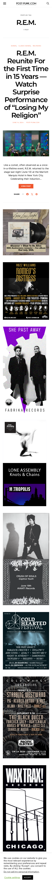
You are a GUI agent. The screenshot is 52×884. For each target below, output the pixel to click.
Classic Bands (24, 46)
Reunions (37, 46)
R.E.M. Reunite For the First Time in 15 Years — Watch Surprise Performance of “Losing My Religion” (26, 84)
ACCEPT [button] (27, 877)
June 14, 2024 (18, 122)
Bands (13, 46)
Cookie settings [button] (12, 877)
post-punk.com (32, 122)
